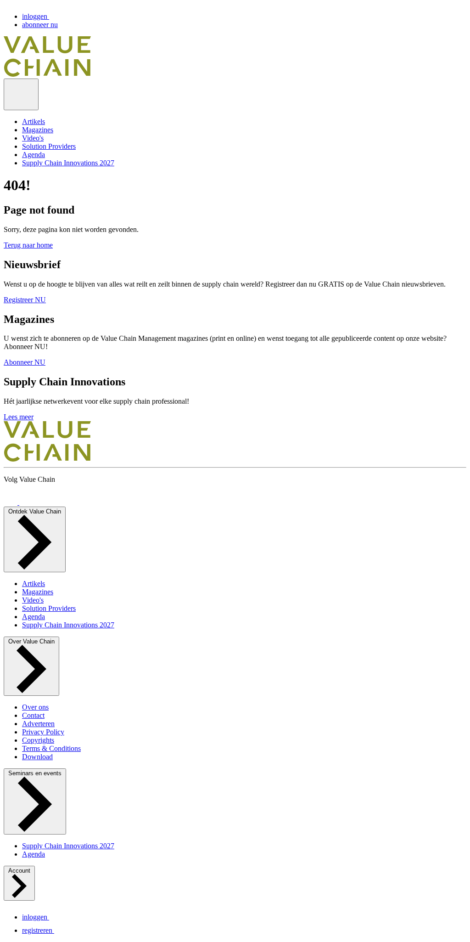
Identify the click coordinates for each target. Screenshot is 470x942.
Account (19, 870)
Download (37, 757)
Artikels (33, 121)
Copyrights (38, 740)
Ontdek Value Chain (34, 511)
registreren (38, 930)
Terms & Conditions (51, 748)
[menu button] (21, 94)
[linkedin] (26, 502)
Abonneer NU (24, 362)
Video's (33, 138)
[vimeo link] (11, 502)
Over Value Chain (31, 641)
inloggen (35, 16)
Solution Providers (49, 146)
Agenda (33, 154)
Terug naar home (28, 245)
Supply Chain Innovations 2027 (68, 163)
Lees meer (19, 417)
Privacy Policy (43, 732)
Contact (33, 715)
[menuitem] (244, 122)
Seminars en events (35, 773)
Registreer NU (25, 300)
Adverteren (38, 724)
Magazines (37, 130)
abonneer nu (40, 24)
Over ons (35, 707)
